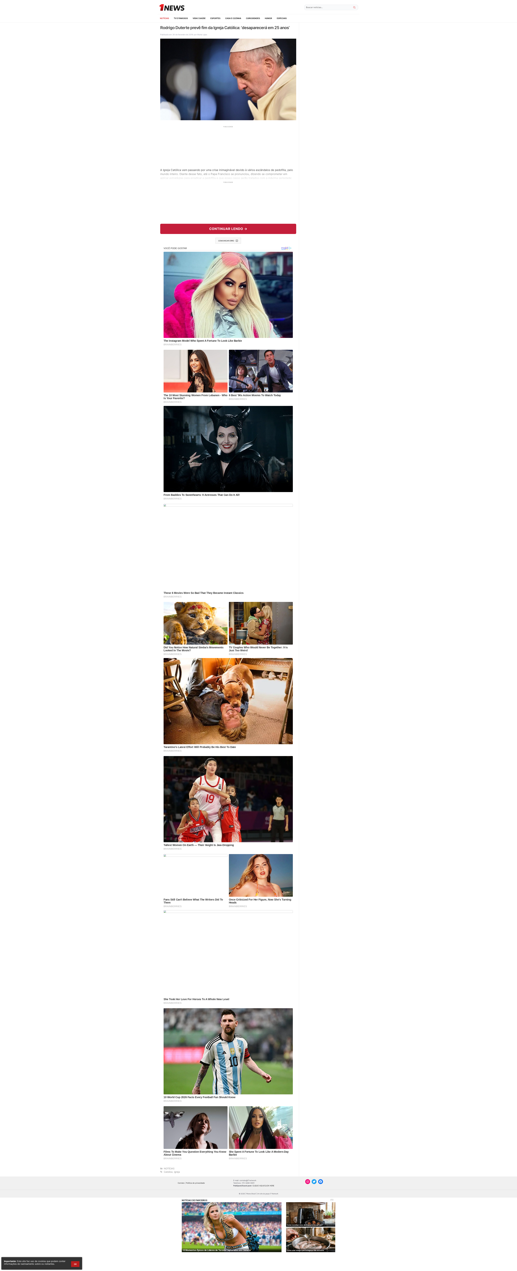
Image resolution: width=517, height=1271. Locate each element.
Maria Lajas (202, 34)
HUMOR (268, 18)
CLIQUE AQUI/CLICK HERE (263, 1186)
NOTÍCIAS (164, 18)
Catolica (168, 1172)
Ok (75, 1264)
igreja (177, 1172)
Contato (181, 1183)
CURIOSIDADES (253, 18)
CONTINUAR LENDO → (228, 229)
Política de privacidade (195, 1183)
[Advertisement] (228, 147)
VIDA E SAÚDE (199, 18)
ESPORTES (215, 18)
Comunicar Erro (226, 241)
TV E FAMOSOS (181, 18)
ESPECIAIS (282, 18)
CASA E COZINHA (233, 18)
